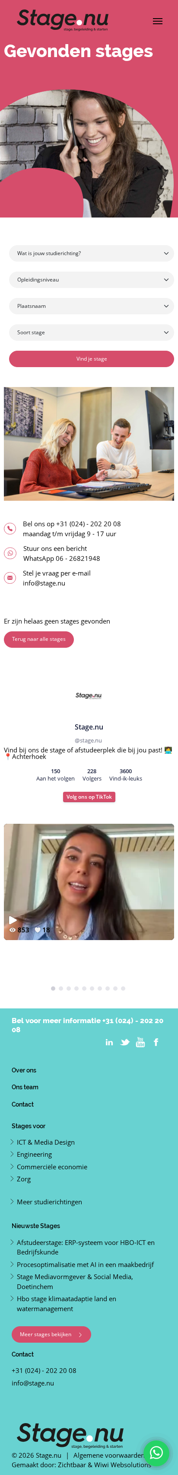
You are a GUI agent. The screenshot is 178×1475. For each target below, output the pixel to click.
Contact (23, 1104)
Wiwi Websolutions (122, 1464)
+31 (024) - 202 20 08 (88, 523)
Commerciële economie (52, 1166)
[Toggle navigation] (157, 20)
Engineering (34, 1154)
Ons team (25, 1087)
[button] (53, 988)
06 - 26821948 (78, 558)
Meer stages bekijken (46, 1334)
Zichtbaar (72, 1464)
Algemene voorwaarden (109, 1455)
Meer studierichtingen (49, 1201)
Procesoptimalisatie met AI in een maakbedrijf (85, 1264)
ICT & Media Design (46, 1142)
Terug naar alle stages (39, 639)
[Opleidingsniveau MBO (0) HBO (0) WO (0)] (91, 280)
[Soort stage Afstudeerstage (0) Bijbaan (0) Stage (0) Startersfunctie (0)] (91, 333)
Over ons (24, 1070)
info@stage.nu (44, 583)
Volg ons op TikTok (89, 796)
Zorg (24, 1178)
